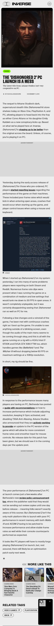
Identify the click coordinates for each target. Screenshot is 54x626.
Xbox (6, 615)
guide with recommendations (19, 408)
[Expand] (41, 601)
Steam (7, 273)
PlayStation (31, 610)
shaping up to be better (31, 129)
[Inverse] (21, 3)
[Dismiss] (50, 601)
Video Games (10, 610)
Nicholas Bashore (14, 94)
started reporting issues (23, 190)
